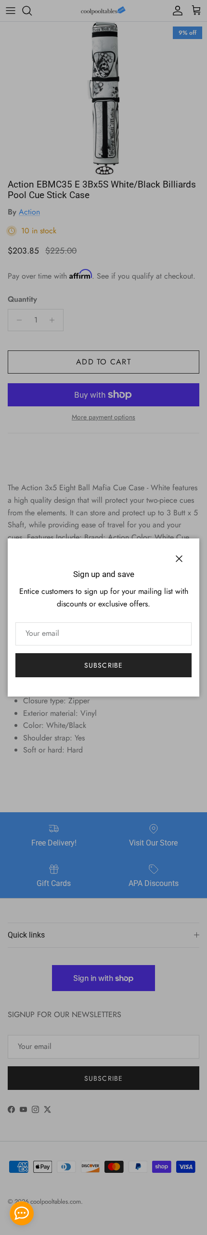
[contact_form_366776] (22, 1213)
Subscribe (103, 665)
